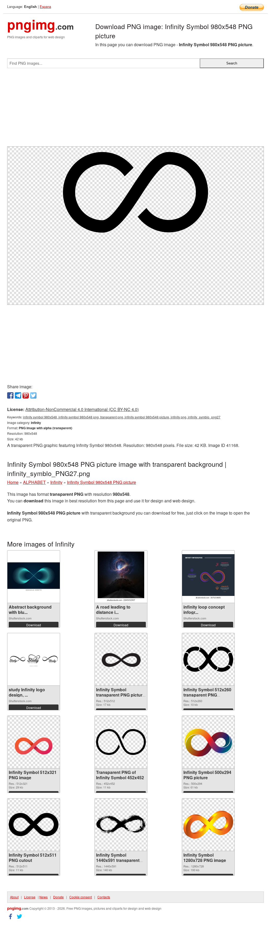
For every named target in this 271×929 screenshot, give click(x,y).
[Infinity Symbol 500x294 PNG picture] (208, 742)
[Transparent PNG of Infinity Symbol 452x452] (121, 742)
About (14, 897)
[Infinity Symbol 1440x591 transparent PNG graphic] (121, 824)
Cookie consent (80, 897)
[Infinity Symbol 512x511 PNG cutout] (33, 824)
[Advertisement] (135, 109)
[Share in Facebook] (10, 395)
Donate (58, 897)
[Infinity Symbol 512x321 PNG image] (33, 742)
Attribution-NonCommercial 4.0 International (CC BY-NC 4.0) (82, 409)
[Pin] (25, 395)
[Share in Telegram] (18, 395)
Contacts (103, 897)
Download (33, 625)
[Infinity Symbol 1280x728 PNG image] (208, 825)
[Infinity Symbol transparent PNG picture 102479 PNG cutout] (121, 659)
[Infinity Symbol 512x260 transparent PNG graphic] (208, 659)
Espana (45, 6)
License (29, 897)
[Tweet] (33, 395)
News (43, 897)
